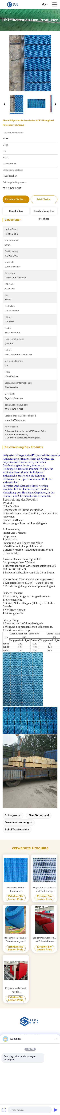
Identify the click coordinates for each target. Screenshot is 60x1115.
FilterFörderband (38, 815)
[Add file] (4, 1109)
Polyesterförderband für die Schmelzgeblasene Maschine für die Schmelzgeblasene (15, 990)
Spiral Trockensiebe (17, 829)
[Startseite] (30, 1025)
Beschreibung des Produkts (44, 212)
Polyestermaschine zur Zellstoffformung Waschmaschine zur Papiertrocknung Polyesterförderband (44, 889)
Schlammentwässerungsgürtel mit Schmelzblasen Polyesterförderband (44, 939)
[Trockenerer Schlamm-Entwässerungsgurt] (16, 920)
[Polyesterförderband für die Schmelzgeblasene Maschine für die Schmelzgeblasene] (16, 970)
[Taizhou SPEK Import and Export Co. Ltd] (13, 4)
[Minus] (55, 1039)
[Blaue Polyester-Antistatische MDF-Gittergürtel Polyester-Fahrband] (30, 63)
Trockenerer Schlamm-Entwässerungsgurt (15, 939)
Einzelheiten (16, 211)
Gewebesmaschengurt (18, 822)
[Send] (55, 1109)
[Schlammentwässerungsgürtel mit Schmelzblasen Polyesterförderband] (44, 920)
